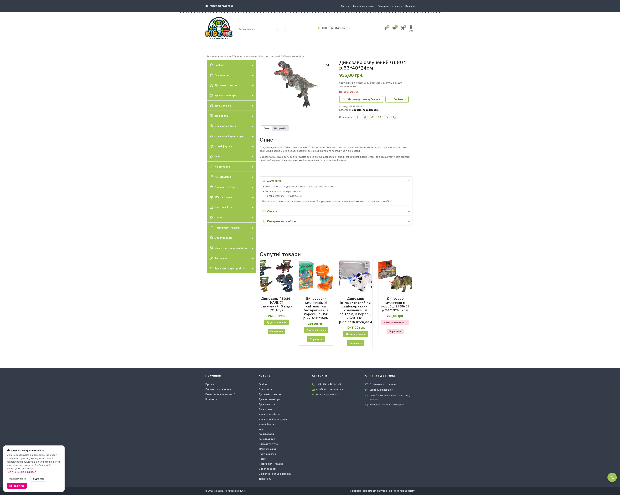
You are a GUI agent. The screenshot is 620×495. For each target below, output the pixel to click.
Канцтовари (266, 433)
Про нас (345, 6)
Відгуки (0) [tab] (280, 128)
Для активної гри (269, 399)
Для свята (265, 409)
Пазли (262, 458)
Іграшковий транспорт (273, 419)
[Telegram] (372, 117)
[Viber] (380, 117)
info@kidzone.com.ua (329, 389)
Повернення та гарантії (390, 6)
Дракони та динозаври (245, 56)
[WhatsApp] (387, 117)
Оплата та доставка (363, 6)
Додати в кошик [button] (276, 322)
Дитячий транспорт (271, 394)
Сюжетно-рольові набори (275, 473)
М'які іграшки (267, 448)
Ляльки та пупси (269, 443)
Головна (211, 56)
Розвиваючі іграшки (271, 463)
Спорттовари (267, 468)
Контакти (410, 6)
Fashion (263, 384)
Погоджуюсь (16, 486)
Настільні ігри (267, 453)
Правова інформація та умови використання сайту (382, 490)
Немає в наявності (395, 322)
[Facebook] (357, 117)
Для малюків (267, 404)
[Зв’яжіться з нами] (612, 477)
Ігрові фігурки (224, 56)
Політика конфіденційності (21, 471)
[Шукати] (277, 29)
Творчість (265, 478)
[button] (328, 65)
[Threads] (365, 117)
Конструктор (267, 438)
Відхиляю (38, 478)
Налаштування (17, 478)
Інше (261, 429)
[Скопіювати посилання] (394, 117)
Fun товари (266, 389)
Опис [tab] (267, 128)
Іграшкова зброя (269, 414)
